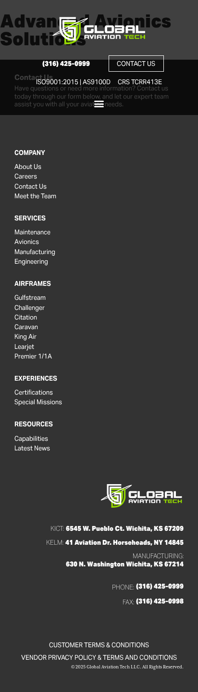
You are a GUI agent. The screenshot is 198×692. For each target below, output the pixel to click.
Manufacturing (34, 252)
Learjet (24, 347)
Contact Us (30, 187)
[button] (99, 104)
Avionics (26, 242)
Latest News (32, 448)
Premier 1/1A (33, 356)
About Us (27, 167)
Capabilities (31, 439)
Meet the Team (35, 196)
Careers (25, 176)
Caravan (26, 327)
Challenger (29, 308)
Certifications (33, 393)
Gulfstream (30, 298)
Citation (25, 317)
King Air (25, 337)
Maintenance (32, 232)
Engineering (31, 262)
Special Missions (38, 402)
